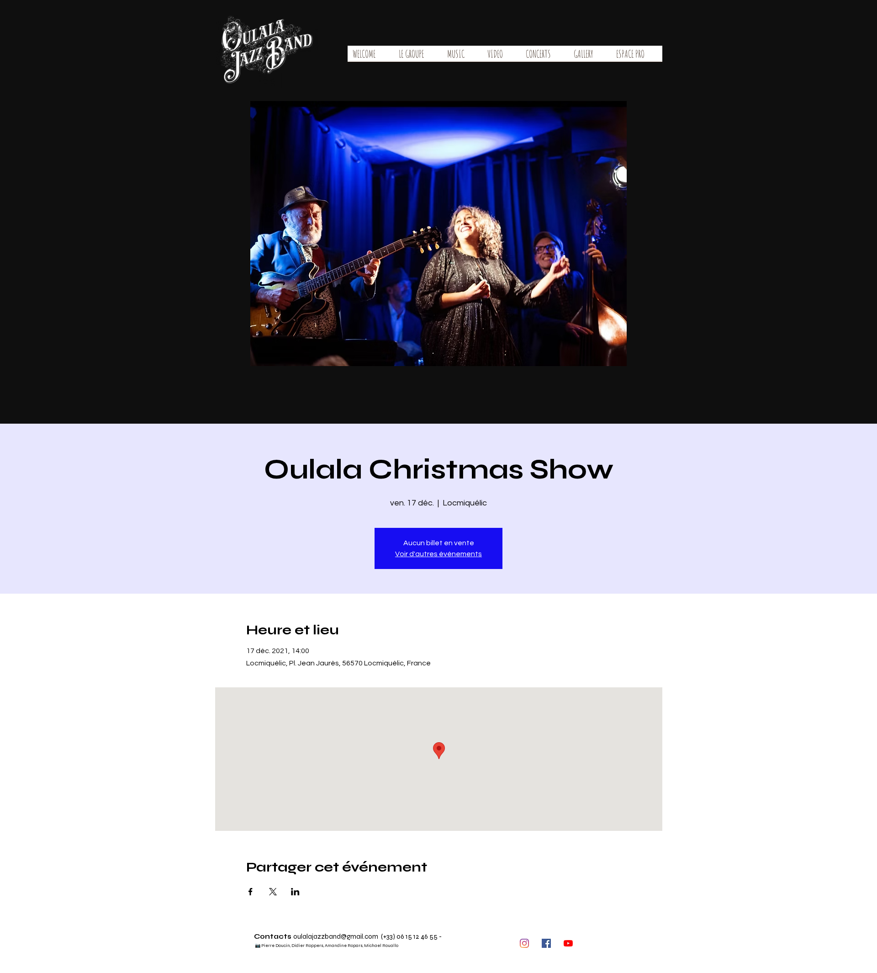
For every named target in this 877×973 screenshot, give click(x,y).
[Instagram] (524, 943)
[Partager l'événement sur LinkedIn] (295, 891)
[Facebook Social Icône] (546, 943)
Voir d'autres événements (438, 554)
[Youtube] (568, 943)
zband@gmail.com (349, 936)
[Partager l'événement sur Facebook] (250, 891)
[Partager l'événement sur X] (273, 891)
